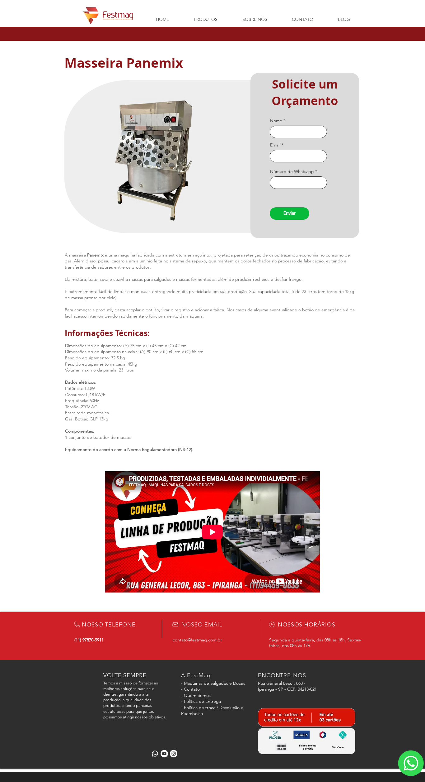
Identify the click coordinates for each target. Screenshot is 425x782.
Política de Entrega (202, 701)
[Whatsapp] (155, 753)
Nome (276, 120)
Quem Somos (197, 695)
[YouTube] (164, 753)
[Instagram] (173, 753)
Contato (192, 689)
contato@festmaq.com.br (197, 640)
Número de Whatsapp (292, 171)
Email (275, 145)
